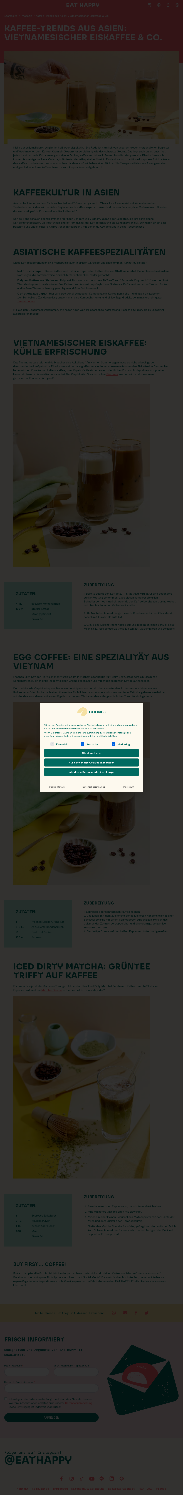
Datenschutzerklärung (94, 786)
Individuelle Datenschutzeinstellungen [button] (91, 771)
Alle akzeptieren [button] (91, 753)
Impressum (128, 786)
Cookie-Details (57, 786)
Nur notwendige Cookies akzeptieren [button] (91, 762)
